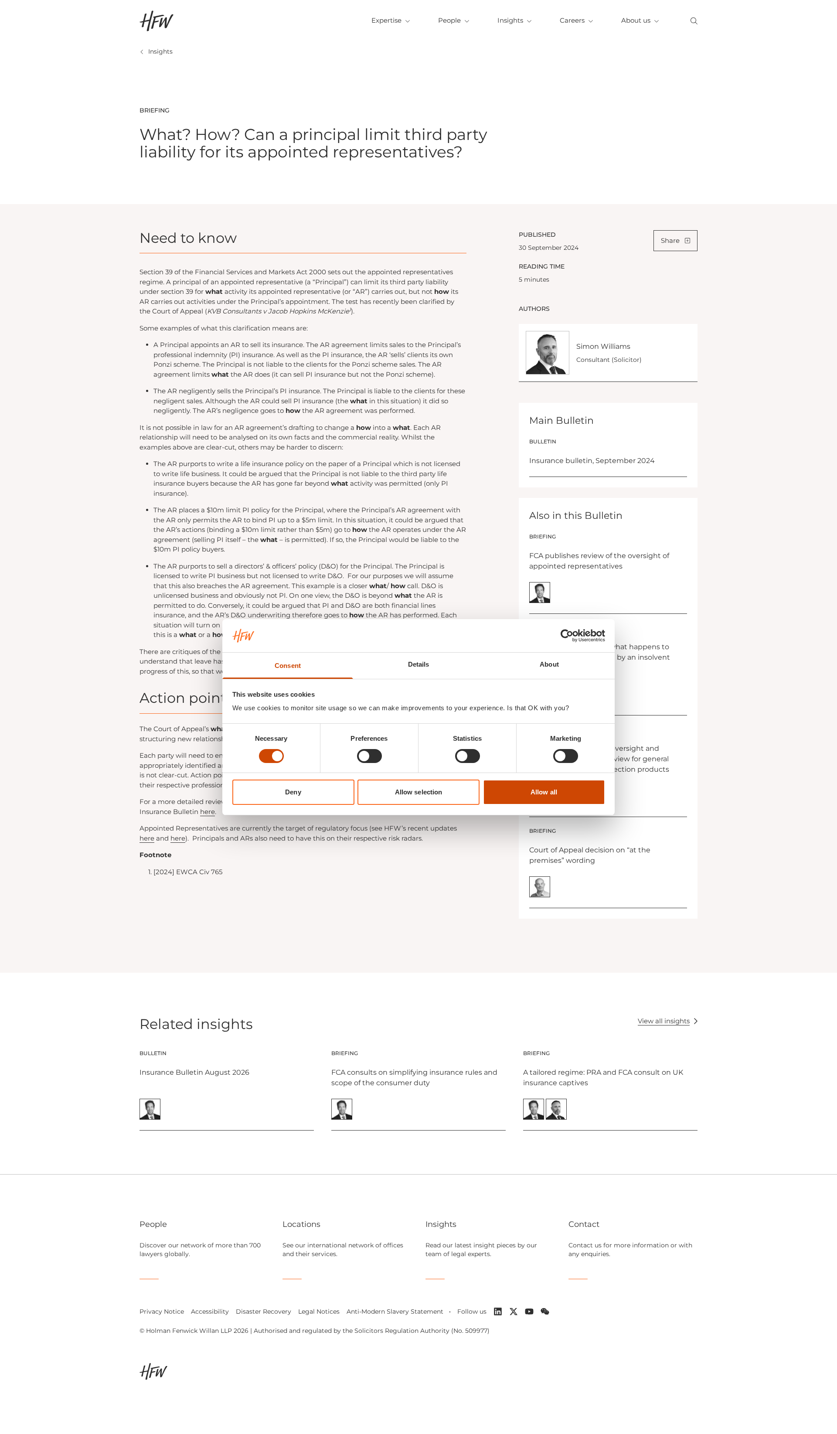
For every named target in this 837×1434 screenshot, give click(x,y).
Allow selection (418, 792)
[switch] (369, 756)
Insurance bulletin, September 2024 (592, 460)
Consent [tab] (288, 665)
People (449, 20)
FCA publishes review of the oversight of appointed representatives (599, 561)
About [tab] (549, 664)
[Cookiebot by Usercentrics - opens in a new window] (567, 635)
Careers (572, 20)
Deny (293, 792)
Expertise (386, 20)
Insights (510, 20)
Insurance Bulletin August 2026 (194, 1072)
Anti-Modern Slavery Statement (395, 1311)
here (207, 811)
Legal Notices (319, 1311)
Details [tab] (418, 664)
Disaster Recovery (263, 1311)
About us (635, 20)
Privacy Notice (162, 1311)
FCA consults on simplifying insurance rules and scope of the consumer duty (414, 1077)
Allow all (544, 792)
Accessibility (210, 1311)
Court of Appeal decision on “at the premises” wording (589, 855)
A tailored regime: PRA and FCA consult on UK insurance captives (603, 1077)
